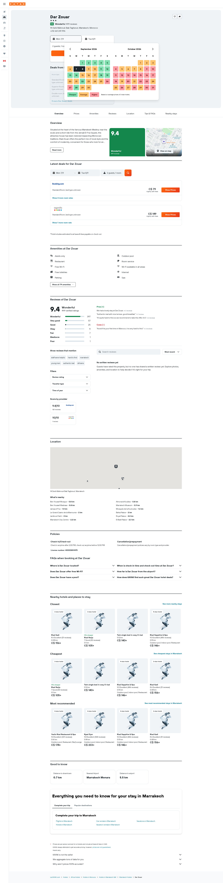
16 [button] (89, 75)
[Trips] (4, 53)
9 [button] (88, 69)
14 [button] (76, 75)
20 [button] (70, 81)
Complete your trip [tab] (62, 805)
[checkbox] (63, 407)
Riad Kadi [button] (55, 635)
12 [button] (107, 69)
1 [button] (82, 63)
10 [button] (95, 69)
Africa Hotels (75, 877)
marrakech (84, 357)
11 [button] (101, 69)
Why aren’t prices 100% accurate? (68, 864)
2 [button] (88, 63)
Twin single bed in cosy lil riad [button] (130, 635)
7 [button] (76, 69)
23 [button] (88, 81)
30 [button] (88, 87)
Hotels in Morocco (89, 877)
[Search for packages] (4, 28)
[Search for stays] (4, 17)
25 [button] (101, 81)
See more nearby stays (172, 604)
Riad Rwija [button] (88, 637)
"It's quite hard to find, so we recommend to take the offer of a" (126, 318)
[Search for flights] (4, 11)
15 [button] (82, 75)
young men (55, 363)
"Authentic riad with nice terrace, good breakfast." (120, 314)
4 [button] (101, 63)
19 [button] (107, 75)
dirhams (80, 363)
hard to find (72, 357)
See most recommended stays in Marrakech (163, 703)
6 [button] (70, 69)
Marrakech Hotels (125, 877)
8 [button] (82, 69)
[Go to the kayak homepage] (17, 4)
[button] (4, 4)
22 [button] (82, 81)
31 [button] (153, 87)
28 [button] (76, 87)
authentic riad (68, 363)
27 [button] (70, 87)
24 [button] (95, 81)
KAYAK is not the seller (63, 854)
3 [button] (94, 63)
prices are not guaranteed (101, 847)
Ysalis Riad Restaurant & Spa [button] (63, 734)
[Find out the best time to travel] (4, 46)
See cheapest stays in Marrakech (168, 653)
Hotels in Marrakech (64, 825)
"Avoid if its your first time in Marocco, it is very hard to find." (124, 328)
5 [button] (107, 63)
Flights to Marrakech (64, 821)
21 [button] (76, 81)
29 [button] (82, 87)
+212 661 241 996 (57, 31)
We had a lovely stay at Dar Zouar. (114, 310)
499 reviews (71, 24)
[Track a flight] (4, 40)
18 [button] (101, 75)
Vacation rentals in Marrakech (108, 825)
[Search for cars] (4, 22)
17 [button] (95, 75)
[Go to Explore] (4, 35)
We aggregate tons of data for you (68, 859)
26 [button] (107, 81)
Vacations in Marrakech (146, 821)
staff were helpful (58, 357)
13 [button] (70, 75)
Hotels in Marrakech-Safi (107, 877)
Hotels (65, 877)
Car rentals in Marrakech (106, 821)
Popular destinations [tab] (83, 805)
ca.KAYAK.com (55, 877)
